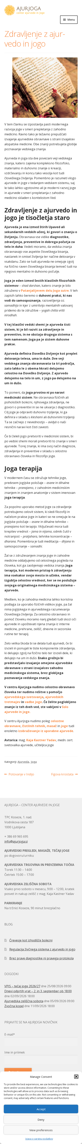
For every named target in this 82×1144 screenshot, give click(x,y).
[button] (76, 1077)
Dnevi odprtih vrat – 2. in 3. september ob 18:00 (38, 991)
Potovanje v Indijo (21, 774)
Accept (41, 1109)
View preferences (41, 1130)
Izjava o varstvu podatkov (39, 1138)
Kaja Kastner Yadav (41, 740)
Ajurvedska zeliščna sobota (23, 1001)
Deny (41, 1119)
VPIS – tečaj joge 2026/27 (22, 986)
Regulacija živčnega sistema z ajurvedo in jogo (42, 949)
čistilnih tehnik (33, 726)
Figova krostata (62, 774)
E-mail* (9, 1034)
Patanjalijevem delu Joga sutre (45, 290)
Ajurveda (23, 762)
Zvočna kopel (14, 1006)
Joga (34, 762)
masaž (52, 726)
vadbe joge (33, 702)
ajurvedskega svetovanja (23, 697)
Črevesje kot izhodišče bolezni (30, 940)
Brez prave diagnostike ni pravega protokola (41, 958)
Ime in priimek (14, 1052)
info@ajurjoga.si (16, 841)
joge (65, 726)
